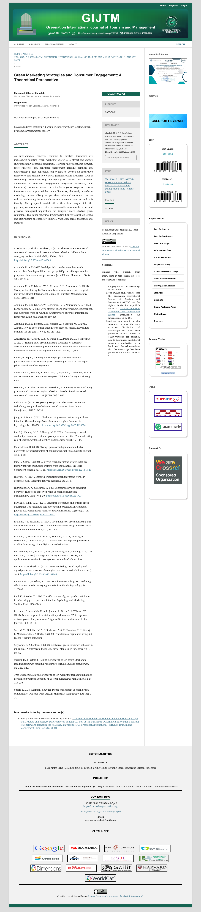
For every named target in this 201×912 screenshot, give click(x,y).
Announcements (55, 44)
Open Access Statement (165, 278)
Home (163, 5)
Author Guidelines (162, 257)
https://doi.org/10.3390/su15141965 (32, 260)
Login (184, 5)
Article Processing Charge (166, 271)
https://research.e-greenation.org (100, 806)
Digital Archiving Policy (165, 307)
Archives (34, 44)
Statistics (158, 292)
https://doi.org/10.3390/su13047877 (64, 495)
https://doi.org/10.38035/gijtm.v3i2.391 (39, 117)
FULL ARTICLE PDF (115, 94)
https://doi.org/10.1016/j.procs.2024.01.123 (69, 469)
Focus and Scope (161, 243)
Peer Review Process (163, 236)
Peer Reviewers (161, 229)
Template (158, 300)
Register (173, 5)
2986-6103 (168, 184)
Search (180, 44)
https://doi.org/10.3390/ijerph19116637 (34, 514)
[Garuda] (84, 849)
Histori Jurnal (160, 314)
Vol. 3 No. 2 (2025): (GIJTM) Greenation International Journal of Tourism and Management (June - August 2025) (75, 58)
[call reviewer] (168, 126)
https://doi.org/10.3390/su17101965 (38, 574)
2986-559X (168, 154)
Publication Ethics (162, 250)
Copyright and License (164, 285)
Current (19, 44)
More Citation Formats (118, 157)
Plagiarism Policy (162, 264)
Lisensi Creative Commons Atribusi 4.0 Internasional (115, 896)
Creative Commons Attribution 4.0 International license (124, 311)
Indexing (158, 321)
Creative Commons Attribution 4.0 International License (121, 250)
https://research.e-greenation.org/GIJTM (100, 811)
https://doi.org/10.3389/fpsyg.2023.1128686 (63, 425)
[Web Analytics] (168, 373)
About (73, 44)
